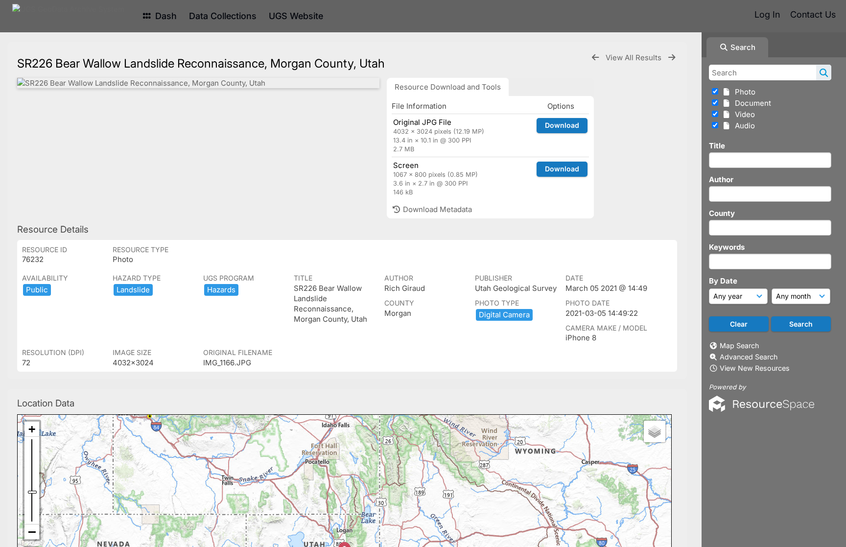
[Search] (823, 72)
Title (717, 145)
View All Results (634, 57)
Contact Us (813, 14)
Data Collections (223, 16)
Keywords (727, 247)
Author (721, 179)
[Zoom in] (31, 429)
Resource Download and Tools (448, 87)
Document (751, 103)
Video (743, 114)
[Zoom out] (31, 531)
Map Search (739, 345)
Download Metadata (436, 209)
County (722, 213)
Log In (767, 14)
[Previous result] (595, 57)
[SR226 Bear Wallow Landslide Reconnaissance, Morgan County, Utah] (198, 83)
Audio (743, 125)
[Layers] (654, 431)
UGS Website (296, 16)
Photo (743, 91)
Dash (165, 16)
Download (562, 125)
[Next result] (671, 57)
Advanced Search (748, 357)
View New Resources (755, 368)
